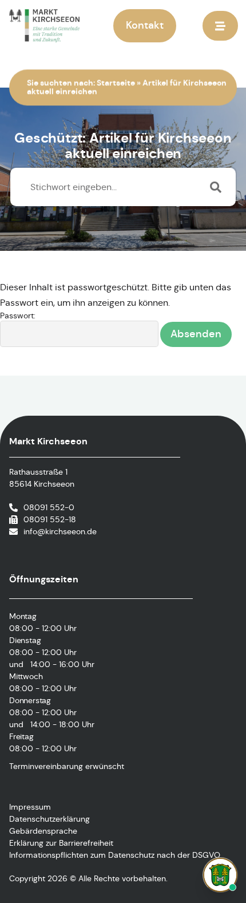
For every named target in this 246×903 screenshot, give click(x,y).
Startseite (116, 82)
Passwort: (17, 315)
